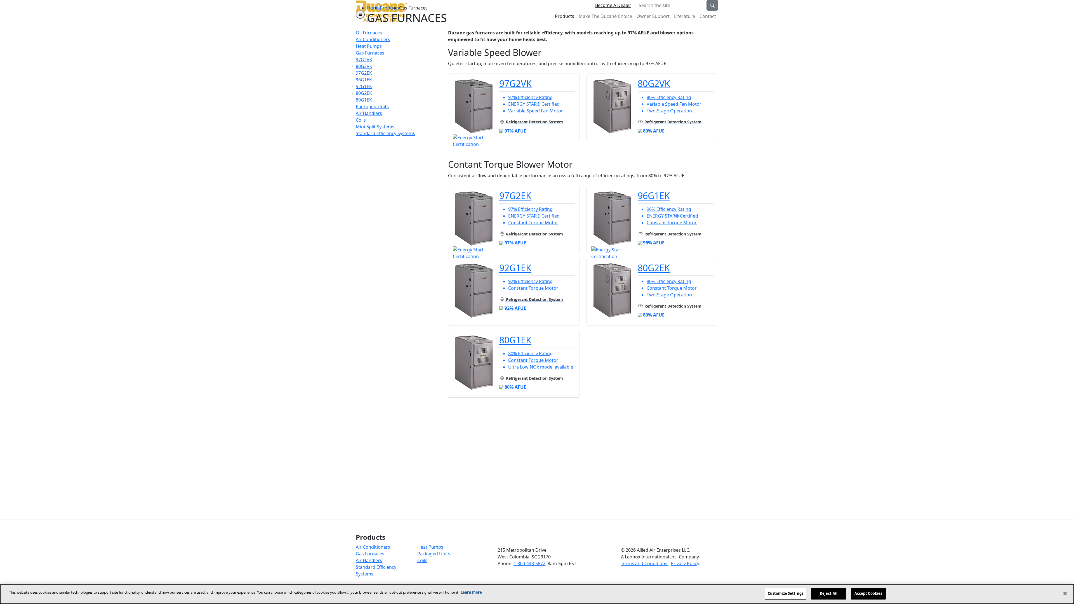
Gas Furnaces (370, 554)
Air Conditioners (373, 547)
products (389, 8)
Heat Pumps (430, 547)
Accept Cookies (868, 593)
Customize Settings (785, 593)
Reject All (828, 593)
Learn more (471, 592)
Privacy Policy (685, 563)
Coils (422, 560)
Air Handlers (369, 560)
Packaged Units (433, 554)
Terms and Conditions (644, 563)
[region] (537, 594)
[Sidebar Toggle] (360, 14)
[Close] (1065, 593)
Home (373, 8)
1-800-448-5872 (529, 563)
